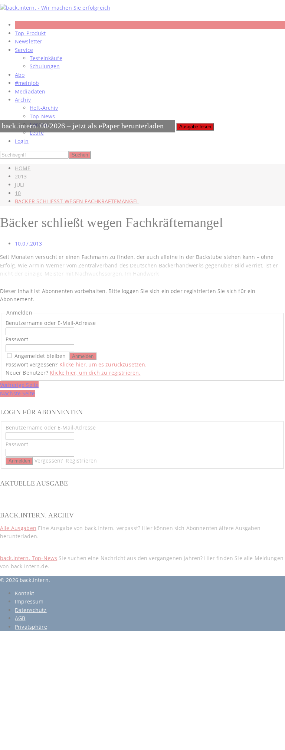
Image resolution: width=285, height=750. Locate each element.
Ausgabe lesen (195, 126)
